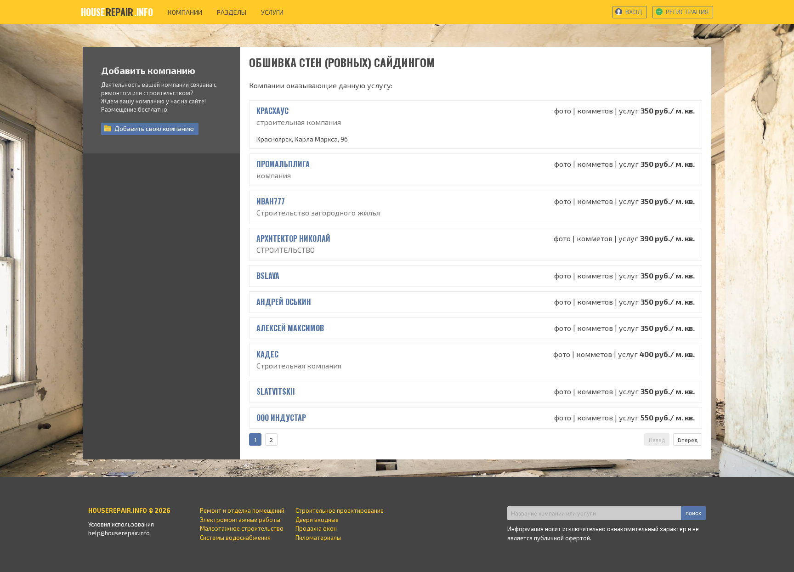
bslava (267, 275)
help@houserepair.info (119, 533)
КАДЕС (267, 354)
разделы (231, 12)
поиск (693, 513)
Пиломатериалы (318, 537)
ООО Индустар (281, 417)
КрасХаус (272, 110)
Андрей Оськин (283, 301)
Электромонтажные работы (240, 519)
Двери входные (317, 519)
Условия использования (121, 524)
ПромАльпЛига (283, 164)
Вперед (688, 439)
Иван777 (270, 201)
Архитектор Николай (293, 238)
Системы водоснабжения (235, 537)
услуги (272, 12)
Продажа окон (316, 528)
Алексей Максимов (290, 328)
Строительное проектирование (339, 510)
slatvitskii (275, 391)
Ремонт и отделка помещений (242, 510)
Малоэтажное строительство (242, 528)
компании (185, 12)
